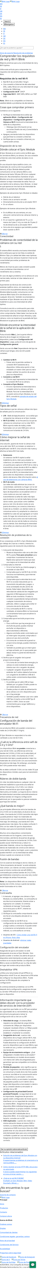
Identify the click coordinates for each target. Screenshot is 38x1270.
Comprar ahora (6, 1216)
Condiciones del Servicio (9, 1245)
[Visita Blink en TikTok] (18, 1259)
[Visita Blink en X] (5, 1259)
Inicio (2, 1204)
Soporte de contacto (8, 1195)
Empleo (3, 1228)
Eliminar (6, 403)
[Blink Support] (10, 1)
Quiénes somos (6, 1224)
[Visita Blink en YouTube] (8, 1262)
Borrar (5, 234)
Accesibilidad (5, 1249)
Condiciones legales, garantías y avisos (15, 1236)
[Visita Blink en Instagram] (26, 1257)
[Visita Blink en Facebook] (8, 1257)
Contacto (3, 1212)
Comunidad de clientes (9, 1232)
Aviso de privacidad (7, 1240)
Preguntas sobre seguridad (10, 1253)
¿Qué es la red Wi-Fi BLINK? (17, 1180)
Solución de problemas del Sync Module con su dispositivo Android (20, 1159)
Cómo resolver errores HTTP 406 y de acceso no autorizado (20, 1170)
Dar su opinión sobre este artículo (14, 1149)
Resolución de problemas (23, 53)
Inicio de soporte (6, 53)
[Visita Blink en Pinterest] (25, 1262)
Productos (4, 1208)
